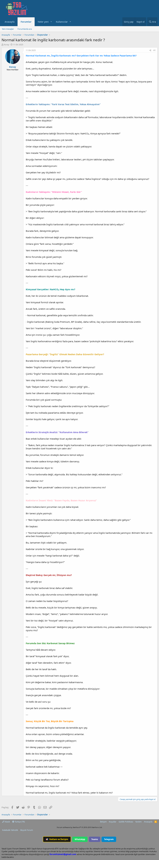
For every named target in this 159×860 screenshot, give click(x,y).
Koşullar (112, 821)
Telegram (109, 839)
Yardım (138, 821)
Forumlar (26, 21)
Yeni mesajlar (8, 29)
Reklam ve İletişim (57, 839)
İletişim (103, 821)
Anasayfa (9, 21)
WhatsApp (80, 839)
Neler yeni (43, 21)
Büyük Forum (26, 830)
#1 (154, 50)
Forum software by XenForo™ (79, 827)
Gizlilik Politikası (126, 821)
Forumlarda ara (25, 29)
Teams (94, 839)
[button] (51, 21)
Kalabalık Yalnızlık (10, 830)
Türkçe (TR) (19, 821)
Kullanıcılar (62, 21)
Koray (6, 44)
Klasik (7, 821)
